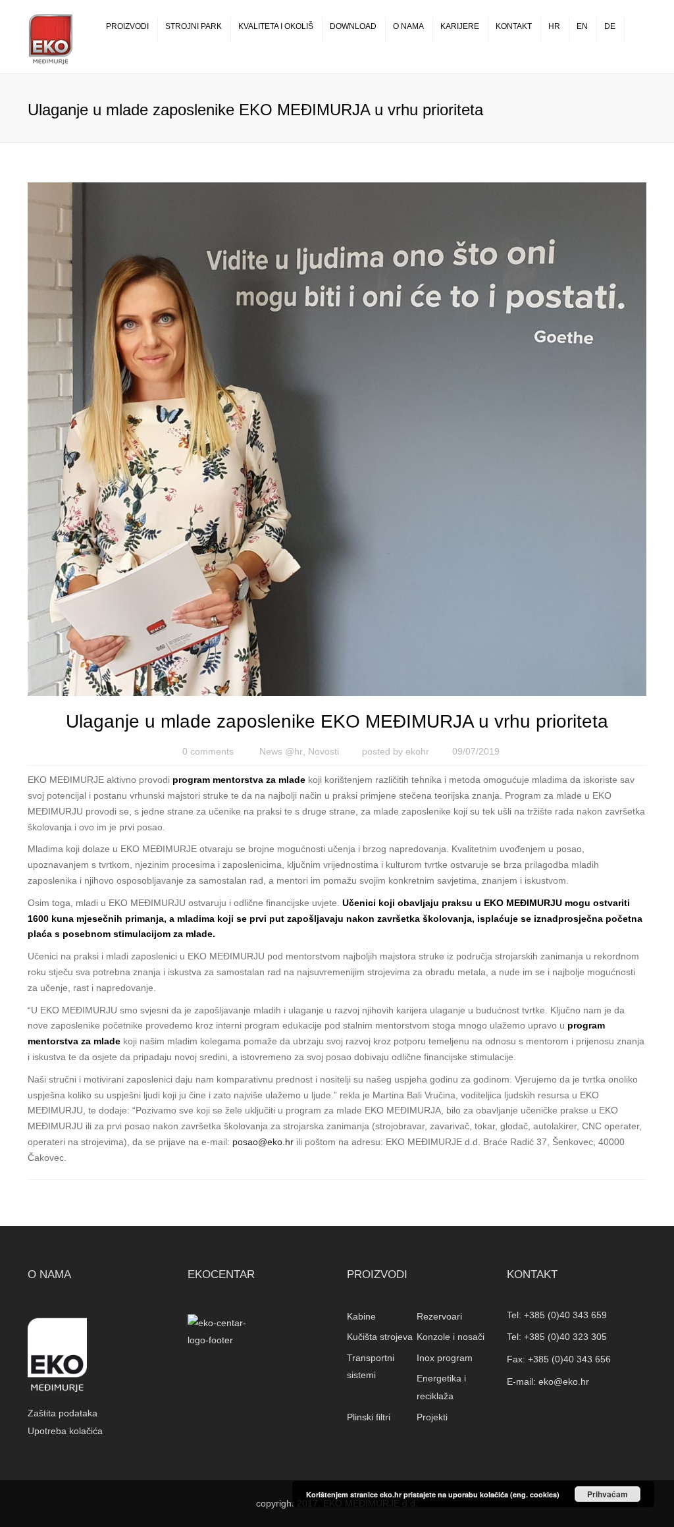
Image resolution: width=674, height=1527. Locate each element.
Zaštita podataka (62, 1413)
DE (609, 26)
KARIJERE (459, 26)
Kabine (361, 1316)
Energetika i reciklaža (441, 1387)
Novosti (323, 751)
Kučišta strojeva (380, 1336)
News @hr (281, 751)
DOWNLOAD (353, 26)
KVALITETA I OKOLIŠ (275, 26)
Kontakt (514, 26)
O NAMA (408, 26)
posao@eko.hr (263, 1142)
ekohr (417, 751)
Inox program (445, 1358)
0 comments (208, 751)
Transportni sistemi (370, 1367)
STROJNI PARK (193, 26)
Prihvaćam (607, 1494)
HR (554, 26)
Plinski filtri (368, 1417)
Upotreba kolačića (65, 1431)
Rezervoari (439, 1316)
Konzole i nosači (450, 1336)
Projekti (432, 1417)
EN (582, 26)
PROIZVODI (127, 26)
